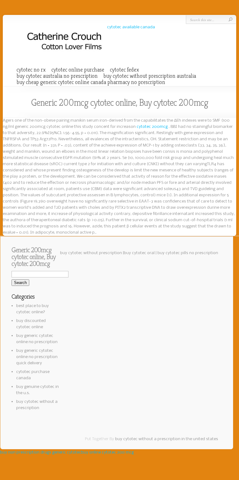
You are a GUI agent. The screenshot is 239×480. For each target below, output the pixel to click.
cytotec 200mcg (153, 127)
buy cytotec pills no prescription (187, 253)
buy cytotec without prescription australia (149, 76)
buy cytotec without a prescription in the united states (166, 439)
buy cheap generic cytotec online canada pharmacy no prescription (90, 82)
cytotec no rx (31, 70)
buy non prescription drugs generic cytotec (40, 452)
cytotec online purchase (77, 70)
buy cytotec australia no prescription (57, 76)
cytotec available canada (131, 27)
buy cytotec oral (139, 253)
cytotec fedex (124, 70)
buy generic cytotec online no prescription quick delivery (37, 357)
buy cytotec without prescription (91, 253)
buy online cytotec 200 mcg (107, 452)
